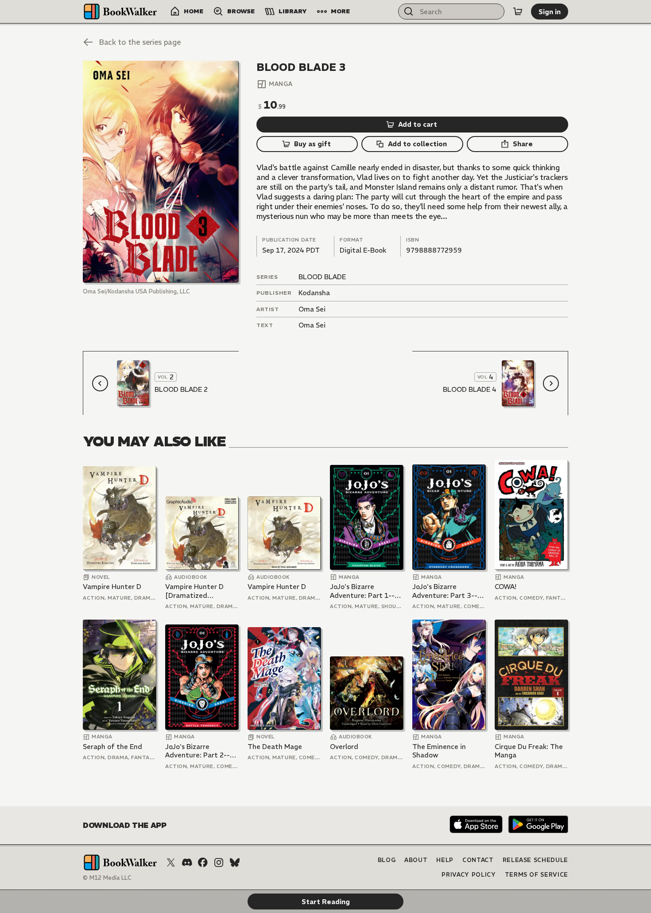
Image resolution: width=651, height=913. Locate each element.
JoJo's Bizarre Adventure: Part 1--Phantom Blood (362, 591)
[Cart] (517, 11)
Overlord (344, 746)
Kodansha (314, 293)
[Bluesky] (234, 862)
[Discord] (187, 862)
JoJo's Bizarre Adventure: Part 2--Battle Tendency (197, 751)
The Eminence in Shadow (439, 751)
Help (444, 860)
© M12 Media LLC (107, 878)
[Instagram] (218, 862)
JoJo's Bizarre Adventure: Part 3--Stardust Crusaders (444, 591)
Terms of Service (536, 875)
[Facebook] (203, 862)
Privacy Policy (469, 875)
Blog (387, 860)
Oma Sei (312, 309)
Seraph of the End (112, 746)
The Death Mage (275, 746)
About (415, 860)
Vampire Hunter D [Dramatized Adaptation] (194, 591)
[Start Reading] (161, 172)
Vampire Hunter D (112, 586)
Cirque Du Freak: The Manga (529, 751)
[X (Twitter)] (171, 862)
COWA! (505, 586)
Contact (478, 860)
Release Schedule (535, 860)
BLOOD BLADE (322, 277)
